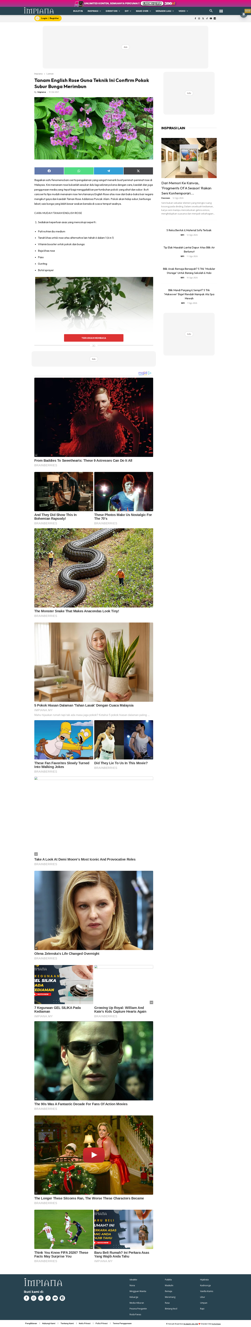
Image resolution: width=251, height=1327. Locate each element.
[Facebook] (195, 19)
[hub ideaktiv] (221, 9)
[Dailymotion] (215, 19)
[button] (211, 11)
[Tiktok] (207, 19)
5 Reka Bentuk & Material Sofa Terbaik (189, 230)
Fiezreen (165, 198)
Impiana (38, 73)
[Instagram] (199, 19)
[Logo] (39, 10)
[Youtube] (211, 19)
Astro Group (216, 1324)
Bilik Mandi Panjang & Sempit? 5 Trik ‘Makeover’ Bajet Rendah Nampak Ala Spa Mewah (189, 294)
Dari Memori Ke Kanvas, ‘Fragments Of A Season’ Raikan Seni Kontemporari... (186, 188)
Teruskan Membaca (93, 338)
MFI (182, 235)
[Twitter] (203, 19)
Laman (50, 73)
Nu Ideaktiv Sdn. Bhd (191, 1324)
